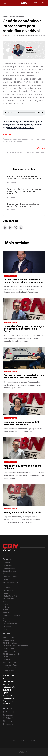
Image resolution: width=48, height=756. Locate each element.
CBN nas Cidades (9, 568)
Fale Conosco (8, 701)
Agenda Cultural (8, 637)
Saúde (5, 618)
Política (5, 610)
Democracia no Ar (9, 662)
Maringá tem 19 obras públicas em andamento (22, 467)
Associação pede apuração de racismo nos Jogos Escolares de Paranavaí (24, 140)
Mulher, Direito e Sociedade (13, 668)
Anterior (9, 135)
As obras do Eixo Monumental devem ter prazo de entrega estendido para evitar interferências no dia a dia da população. (24, 475)
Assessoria (7, 563)
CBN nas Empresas (10, 571)
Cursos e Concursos (10, 582)
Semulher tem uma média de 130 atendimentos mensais (21, 423)
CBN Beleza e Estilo (10, 643)
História (6, 684)
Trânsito (6, 629)
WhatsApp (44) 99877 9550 (20, 127)
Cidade (5, 574)
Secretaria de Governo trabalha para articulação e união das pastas (24, 205)
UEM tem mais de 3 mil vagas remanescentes (26, 152)
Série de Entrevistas (10, 275)
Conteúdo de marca (10, 577)
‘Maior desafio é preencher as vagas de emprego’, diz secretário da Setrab (24, 191)
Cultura (5, 579)
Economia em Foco (10, 665)
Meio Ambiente (8, 599)
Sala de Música (8, 671)
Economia (6, 585)
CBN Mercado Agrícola (11, 654)
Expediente (7, 695)
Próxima (39, 148)
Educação (6, 588)
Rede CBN (6, 612)
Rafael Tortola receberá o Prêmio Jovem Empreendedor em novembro (24, 177)
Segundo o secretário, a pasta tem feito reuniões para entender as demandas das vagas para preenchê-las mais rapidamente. (23, 338)
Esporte (5, 593)
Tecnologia (7, 626)
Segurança (7, 621)
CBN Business (8, 565)
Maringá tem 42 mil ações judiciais (22, 512)
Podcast (6, 607)
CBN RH (5, 657)
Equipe (5, 693)
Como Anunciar (9, 682)
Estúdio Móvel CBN (10, 596)
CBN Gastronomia (9, 651)
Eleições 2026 (8, 590)
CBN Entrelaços (8, 648)
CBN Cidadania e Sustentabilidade (15, 646)
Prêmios (6, 679)
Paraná (5, 604)
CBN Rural (6, 659)
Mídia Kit (6, 704)
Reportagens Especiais (11, 615)
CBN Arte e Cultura (9, 640)
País (4, 601)
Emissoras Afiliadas (11, 687)
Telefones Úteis (9, 698)
